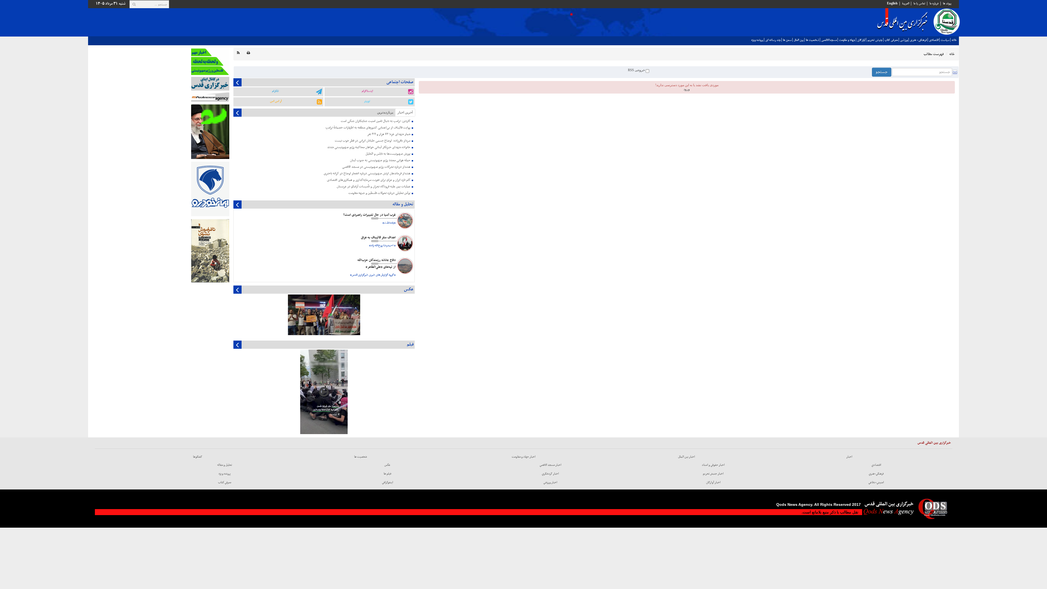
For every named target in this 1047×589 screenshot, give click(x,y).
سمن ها (787, 40)
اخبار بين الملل (686, 456)
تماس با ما (919, 3)
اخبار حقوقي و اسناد (713, 464)
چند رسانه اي (773, 40)
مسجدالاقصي (829, 40)
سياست (945, 40)
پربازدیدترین (385, 112)
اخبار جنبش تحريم (713, 473)
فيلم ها (387, 473)
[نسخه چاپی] (248, 53)
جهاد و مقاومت (847, 40)
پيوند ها (947, 3)
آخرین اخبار (405, 112)
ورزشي (904, 40)
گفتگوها (197, 456)
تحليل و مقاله (224, 464)
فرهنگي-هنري (876, 473)
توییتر (367, 101)
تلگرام (275, 91)
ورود (687, 89)
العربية (905, 3)
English (892, 3)
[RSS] (238, 53)
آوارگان (861, 40)
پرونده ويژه (757, 40)
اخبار (849, 456)
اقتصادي (933, 40)
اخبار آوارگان (713, 482)
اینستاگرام (367, 91)
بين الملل (799, 40)
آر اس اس (276, 101)
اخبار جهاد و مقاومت (523, 456)
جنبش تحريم (874, 40)
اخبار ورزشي (550, 482)
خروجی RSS (637, 70)
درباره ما (933, 3)
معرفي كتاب (891, 40)
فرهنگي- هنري (918, 40)
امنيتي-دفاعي (876, 482)
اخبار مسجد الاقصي (550, 464)
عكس (387, 464)
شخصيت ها (812, 40)
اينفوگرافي (387, 482)
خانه (954, 40)
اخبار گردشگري (550, 473)
